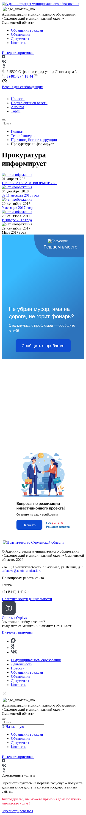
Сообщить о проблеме (43, 345)
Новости (18, 99)
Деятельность (21, 664)
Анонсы (17, 107)
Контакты (18, 43)
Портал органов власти (29, 103)
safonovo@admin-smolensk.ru (21, 570)
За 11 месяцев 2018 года (20, 195)
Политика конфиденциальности (27, 599)
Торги (15, 111)
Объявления (20, 34)
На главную (14, 727)
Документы (20, 38)
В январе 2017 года (17, 220)
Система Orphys (14, 618)
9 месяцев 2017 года (17, 208)
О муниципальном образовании (36, 660)
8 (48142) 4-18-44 (20, 76)
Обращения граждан (27, 30)
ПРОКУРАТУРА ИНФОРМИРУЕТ (29, 183)
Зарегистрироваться (17, 811)
